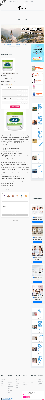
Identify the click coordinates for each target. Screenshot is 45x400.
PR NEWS (25, 19)
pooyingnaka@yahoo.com (6, 399)
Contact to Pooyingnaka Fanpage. (7, 398)
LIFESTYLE (28, 14)
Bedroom (32, 380)
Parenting (33, 378)
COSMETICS (10, 14)
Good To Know (26, 382)
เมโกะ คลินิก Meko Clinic (37, 239)
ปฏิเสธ (29, 396)
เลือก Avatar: (4, 193)
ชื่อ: (2, 200)
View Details (37, 221)
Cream (8, 76)
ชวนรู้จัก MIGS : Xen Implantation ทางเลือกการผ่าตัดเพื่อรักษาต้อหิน (40, 338)
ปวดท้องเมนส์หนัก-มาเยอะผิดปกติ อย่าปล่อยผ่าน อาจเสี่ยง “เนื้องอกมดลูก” (40, 313)
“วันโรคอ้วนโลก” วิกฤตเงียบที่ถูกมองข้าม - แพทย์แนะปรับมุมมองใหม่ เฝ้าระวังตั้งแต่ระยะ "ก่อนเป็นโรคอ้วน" (40, 326)
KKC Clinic (37, 259)
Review (18, 47)
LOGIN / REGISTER (41, 4)
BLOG (21, 1)
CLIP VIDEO (26, 1)
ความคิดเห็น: (4, 206)
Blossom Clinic (37, 299)
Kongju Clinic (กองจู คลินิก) (37, 219)
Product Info (40, 381)
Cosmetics (10, 384)
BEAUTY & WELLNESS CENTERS (13, 1)
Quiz (9, 392)
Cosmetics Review (40, 379)
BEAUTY (16, 14)
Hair (16, 381)
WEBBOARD (31, 1)
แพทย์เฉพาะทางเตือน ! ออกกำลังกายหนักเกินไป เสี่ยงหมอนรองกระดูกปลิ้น (40, 348)
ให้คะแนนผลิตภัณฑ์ (15, 106)
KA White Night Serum (39, 94)
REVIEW (19, 19)
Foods (24, 380)
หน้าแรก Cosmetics (7, 44)
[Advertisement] (37, 187)
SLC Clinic (37, 279)
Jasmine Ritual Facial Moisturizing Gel (39, 68)
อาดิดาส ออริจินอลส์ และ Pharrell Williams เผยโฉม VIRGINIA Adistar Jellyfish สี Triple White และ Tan (40, 170)
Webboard (3, 385)
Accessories (18, 387)
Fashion (9, 380)
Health (24, 378)
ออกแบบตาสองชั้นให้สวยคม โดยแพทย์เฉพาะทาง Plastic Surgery (40, 359)
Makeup (17, 383)
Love (32, 382)
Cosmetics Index (40, 384)
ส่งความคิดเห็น (15, 214)
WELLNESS (4, 14)
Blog (2, 381)
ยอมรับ (25, 396)
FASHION (21, 14)
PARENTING (41, 14)
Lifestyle (10, 382)
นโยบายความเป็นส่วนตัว (27, 394)
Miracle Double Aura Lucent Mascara (38, 81)
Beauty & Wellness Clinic (3, 379)
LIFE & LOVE (34, 14)
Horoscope (25, 384)
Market (2, 383)
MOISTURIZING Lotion (39, 87)
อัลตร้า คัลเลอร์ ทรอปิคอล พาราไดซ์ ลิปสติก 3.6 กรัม (38, 74)
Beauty (9, 378)
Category (12, 47)
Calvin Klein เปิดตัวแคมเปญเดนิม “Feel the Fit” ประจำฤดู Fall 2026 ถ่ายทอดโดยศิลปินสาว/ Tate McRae (40, 121)
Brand (24, 44)
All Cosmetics (17, 44)
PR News (10, 390)
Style (17, 385)
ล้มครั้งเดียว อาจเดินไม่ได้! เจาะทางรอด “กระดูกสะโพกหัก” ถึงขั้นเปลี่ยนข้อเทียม (40, 156)
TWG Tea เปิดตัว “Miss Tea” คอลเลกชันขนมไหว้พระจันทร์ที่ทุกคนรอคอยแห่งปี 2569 (40, 108)
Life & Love (10, 386)
